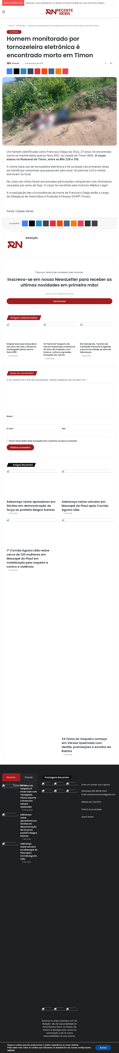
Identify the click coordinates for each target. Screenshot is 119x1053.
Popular (29, 777)
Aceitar (103, 1047)
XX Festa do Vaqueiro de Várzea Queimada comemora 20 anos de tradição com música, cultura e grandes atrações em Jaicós (59, 349)
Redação (15, 63)
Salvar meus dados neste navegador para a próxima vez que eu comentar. (43, 441)
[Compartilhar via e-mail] (88, 223)
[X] (16, 71)
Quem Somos (88, 817)
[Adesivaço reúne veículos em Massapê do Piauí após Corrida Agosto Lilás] (87, 484)
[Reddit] (44, 71)
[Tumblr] (30, 71)
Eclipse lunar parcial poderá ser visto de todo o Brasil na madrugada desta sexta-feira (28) (22, 348)
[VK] (51, 71)
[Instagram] (27, 243)
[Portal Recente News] (59, 11)
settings (11, 1050)
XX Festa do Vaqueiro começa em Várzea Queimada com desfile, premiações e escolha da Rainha (86, 745)
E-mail (10, 428)
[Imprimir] (95, 223)
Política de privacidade (92, 809)
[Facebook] (9, 71)
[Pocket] (65, 71)
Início (10, 25)
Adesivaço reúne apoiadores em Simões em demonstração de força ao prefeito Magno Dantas (68, 3)
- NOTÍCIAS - (21, 25)
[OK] (58, 71)
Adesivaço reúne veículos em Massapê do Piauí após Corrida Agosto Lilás (85, 506)
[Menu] (3, 13)
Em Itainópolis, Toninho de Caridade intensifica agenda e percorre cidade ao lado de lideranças (95, 348)
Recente (11, 777)
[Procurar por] (115, 13)
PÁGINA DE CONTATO (91, 802)
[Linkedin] (23, 71)
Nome (10, 416)
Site (63, 428)
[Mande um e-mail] (20, 63)
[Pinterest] (37, 71)
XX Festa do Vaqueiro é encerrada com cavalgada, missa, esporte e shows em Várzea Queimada (28, 796)
